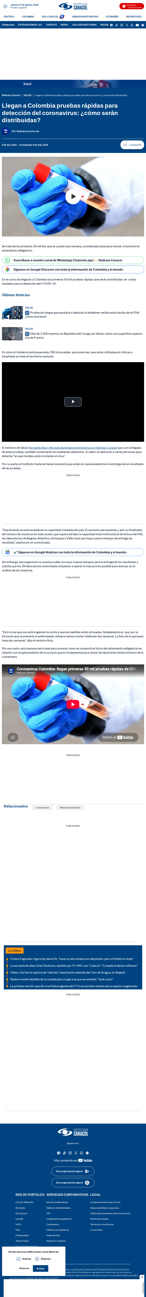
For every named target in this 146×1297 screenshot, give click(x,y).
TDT (48, 1213)
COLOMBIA (28, 16)
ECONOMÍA (112, 16)
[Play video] (73, 196)
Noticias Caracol (11, 95)
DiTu (18, 1229)
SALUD (28, 95)
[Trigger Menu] (5, 6)
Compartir (132, 144)
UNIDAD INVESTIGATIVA (85, 16)
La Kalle (19, 1218)
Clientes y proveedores (57, 1229)
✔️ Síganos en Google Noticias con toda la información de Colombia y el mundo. (70, 552)
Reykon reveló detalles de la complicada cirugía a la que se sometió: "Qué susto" (61, 979)
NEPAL (64, 24)
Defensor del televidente (58, 1207)
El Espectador (22, 1235)
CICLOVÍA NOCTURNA (84, 24)
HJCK (18, 1224)
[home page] (73, 6)
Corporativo (96, 1229)
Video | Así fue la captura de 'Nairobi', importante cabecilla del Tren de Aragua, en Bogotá (67, 972)
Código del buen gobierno (59, 1218)
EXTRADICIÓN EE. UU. (30, 24)
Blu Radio (20, 1207)
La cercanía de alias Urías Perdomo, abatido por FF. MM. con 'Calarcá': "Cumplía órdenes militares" (74, 965)
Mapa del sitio (53, 1235)
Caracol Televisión (25, 1202)
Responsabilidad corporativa (104, 1207)
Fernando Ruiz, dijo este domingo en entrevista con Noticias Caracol (73, 447)
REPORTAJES (134, 16)
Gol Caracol (21, 1213)
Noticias (26, 1258)
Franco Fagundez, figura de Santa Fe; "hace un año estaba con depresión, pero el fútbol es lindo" (71, 958)
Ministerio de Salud (70, 807)
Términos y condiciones (102, 1224)
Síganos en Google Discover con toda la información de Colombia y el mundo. (68, 269)
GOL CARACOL (50, 16)
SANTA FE (51, 24)
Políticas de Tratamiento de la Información (105, 1269)
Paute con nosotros (56, 1240)
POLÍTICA (9, 16)
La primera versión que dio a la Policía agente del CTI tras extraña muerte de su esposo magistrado (73, 986)
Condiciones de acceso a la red (105, 1202)
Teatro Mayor (22, 1240)
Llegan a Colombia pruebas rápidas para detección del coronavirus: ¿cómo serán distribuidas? (81, 95)
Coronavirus (42, 807)
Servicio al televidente (57, 1202)
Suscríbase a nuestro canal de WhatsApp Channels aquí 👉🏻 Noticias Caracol (67, 260)
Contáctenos (52, 1224)
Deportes (46, 1258)
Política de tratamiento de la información (110, 1213)
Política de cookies (99, 1218)
